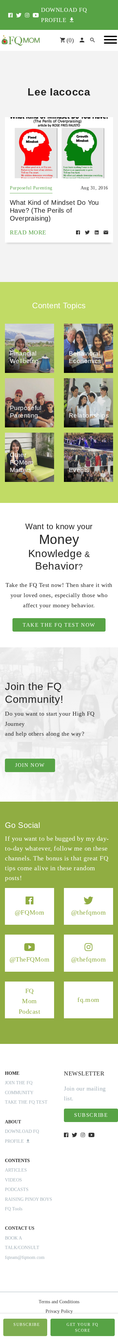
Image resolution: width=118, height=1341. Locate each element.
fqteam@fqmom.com (25, 1257)
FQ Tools (13, 1208)
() (69, 40)
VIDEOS (13, 1180)
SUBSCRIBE (26, 1324)
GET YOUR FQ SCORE (83, 1327)
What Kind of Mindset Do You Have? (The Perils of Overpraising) (54, 210)
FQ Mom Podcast (30, 1001)
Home (12, 1073)
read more (28, 232)
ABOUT (13, 1121)
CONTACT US (19, 1228)
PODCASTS (17, 1189)
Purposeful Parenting (31, 187)
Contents (17, 1160)
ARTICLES (16, 1170)
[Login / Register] (82, 40)
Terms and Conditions (59, 1301)
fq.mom (88, 999)
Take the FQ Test (26, 1102)
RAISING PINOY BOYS (28, 1199)
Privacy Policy (59, 1311)
